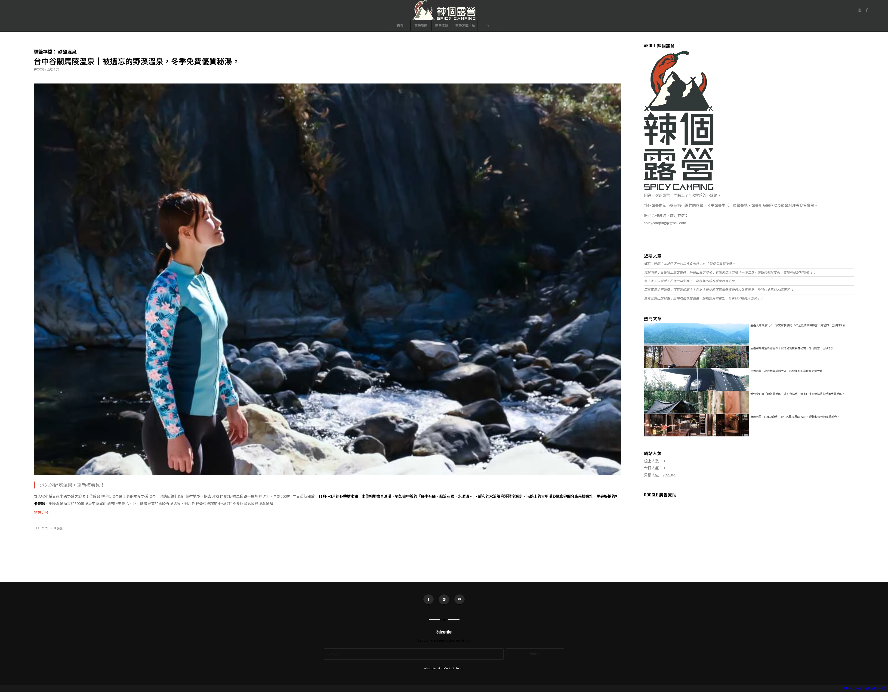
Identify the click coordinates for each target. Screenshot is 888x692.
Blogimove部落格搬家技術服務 (865, 688)
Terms (460, 668)
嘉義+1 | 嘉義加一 (658, 233)
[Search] (488, 25)
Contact (449, 668)
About (428, 668)
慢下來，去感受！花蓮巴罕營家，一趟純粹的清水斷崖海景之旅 (689, 281)
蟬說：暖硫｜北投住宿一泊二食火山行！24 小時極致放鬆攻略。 (689, 263)
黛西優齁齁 (682, 233)
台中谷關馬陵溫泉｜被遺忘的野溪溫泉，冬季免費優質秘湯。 (137, 60)
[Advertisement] (749, 531)
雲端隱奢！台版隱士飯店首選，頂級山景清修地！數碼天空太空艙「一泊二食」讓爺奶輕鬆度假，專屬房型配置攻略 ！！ (730, 272)
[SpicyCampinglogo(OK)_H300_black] (444, 10)
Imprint (437, 668)
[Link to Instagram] (859, 9)
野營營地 (40, 69)
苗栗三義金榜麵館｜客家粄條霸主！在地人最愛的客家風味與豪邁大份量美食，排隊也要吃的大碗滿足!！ (719, 289)
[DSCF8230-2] (327, 279)
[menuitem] (400, 25)
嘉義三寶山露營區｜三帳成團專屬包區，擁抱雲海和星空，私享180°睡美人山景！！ (703, 298)
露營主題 (53, 69)
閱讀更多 (41, 512)
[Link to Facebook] (866, 9)
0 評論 (58, 528)
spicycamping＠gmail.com (665, 222)
